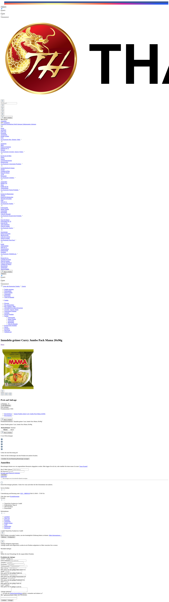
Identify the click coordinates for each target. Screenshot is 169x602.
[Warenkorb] (2, 126)
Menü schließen (8, 117)
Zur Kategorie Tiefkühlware (9, 254)
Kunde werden (8, 523)
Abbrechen (4, 476)
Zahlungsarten (27, 124)
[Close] (2, 391)
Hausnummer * (5, 575)
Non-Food (7, 330)
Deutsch (3, 10)
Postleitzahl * (4, 578)
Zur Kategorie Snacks (7, 228)
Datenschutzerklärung (16, 593)
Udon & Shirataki (13, 324)
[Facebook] (4, 2)
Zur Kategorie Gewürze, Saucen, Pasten (12, 152)
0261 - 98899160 (25, 493)
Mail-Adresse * (5, 568)
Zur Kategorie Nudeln (7, 203)
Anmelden (4, 121)
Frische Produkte (9, 314)
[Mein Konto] (2, 114)
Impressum (7, 528)
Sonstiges (7, 328)
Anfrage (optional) (6, 591)
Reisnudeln (11, 322)
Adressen (20, 124)
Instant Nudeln (12, 319)
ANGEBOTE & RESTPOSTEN (13, 308)
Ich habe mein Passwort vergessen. (10, 473)
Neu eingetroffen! (9, 305)
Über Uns (7, 518)
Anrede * (3, 558)
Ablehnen (3, 537)
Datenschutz (7, 526)
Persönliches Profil (11, 124)
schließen (3, 600)
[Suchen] (2, 105)
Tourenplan (7, 521)
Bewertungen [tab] (8, 415)
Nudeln (6, 316)
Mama (2, 344)
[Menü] (2, 100)
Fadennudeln (11, 317)
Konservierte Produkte (10, 325)
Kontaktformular (14, 496)
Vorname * (4, 562)
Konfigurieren (11, 537)
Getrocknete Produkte (10, 311)
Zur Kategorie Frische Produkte (10, 190)
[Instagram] (4, 3)
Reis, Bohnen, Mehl (9, 306)
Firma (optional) (5, 560)
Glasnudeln (11, 321)
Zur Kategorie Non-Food (8, 240)
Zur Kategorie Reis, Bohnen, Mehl (10, 139)
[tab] (24, 414)
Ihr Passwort (4, 471)
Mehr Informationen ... (55, 535)
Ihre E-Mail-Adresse (6, 469)
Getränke (6, 313)
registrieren (7, 122)
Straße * (3, 571)
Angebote (7, 516)
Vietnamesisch (5, 17)
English (3, 13)
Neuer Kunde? (83, 466)
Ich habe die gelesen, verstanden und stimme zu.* (23, 593)
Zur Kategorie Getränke (7, 177)
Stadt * (3, 581)
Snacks (6, 327)
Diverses (6, 303)
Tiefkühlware (8, 332)
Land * (3, 585)
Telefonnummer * (6, 566)
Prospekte (7, 520)
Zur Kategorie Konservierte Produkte (11, 216)
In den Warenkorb (5, 405)
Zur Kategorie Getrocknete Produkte (11, 164)
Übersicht (3, 124)
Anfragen (33, 124)
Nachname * (4, 564)
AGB (5, 524)
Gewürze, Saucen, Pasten (11, 309)
